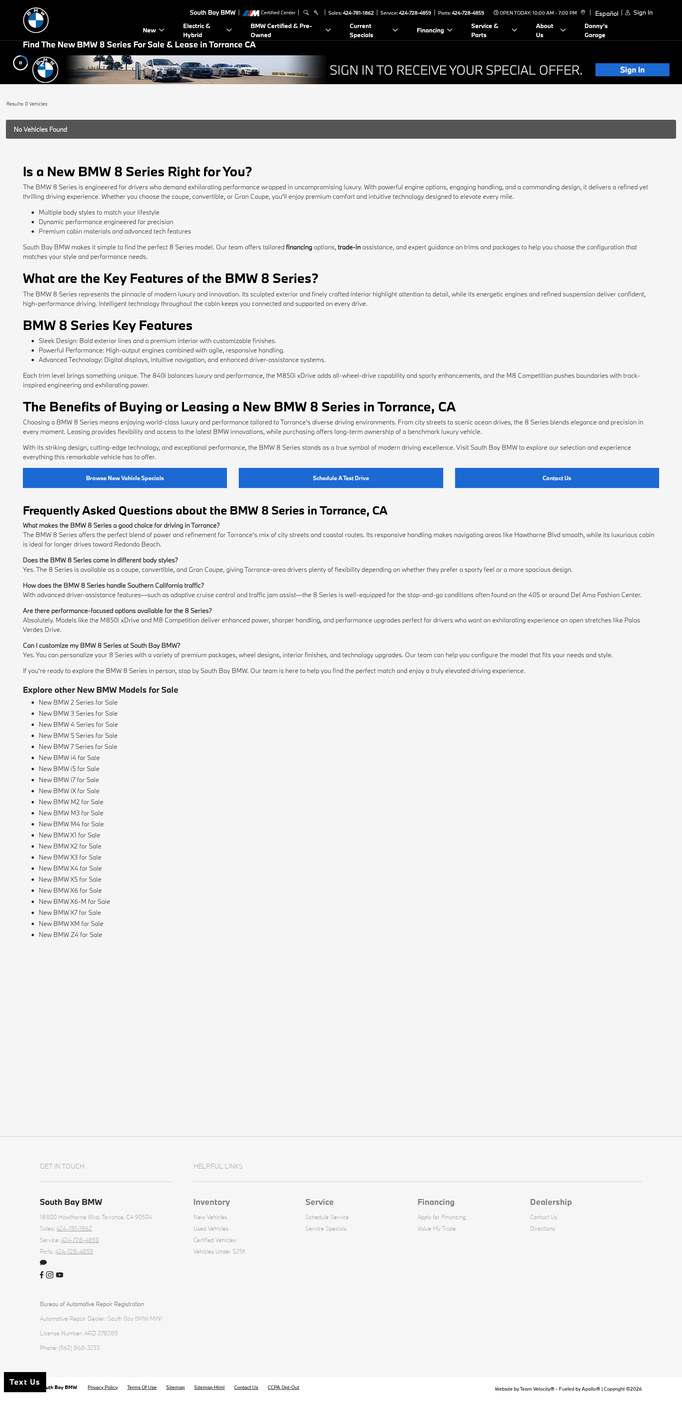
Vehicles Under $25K (219, 1251)
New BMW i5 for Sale (69, 768)
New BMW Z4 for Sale (70, 934)
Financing (436, 1201)
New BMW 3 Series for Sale (78, 713)
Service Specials (326, 1228)
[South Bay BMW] (78, 19)
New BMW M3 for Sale (71, 813)
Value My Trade (437, 1228)
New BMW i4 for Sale (69, 757)
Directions (542, 1228)
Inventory (211, 1201)
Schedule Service (327, 1217)
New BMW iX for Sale (69, 790)
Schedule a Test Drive (341, 478)
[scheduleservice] (316, 12)
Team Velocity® (537, 1388)
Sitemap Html (209, 1387)
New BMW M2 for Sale (71, 801)
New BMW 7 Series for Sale (78, 746)
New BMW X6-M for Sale (74, 901)
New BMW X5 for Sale (70, 879)
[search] (306, 12)
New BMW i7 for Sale (69, 779)
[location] (582, 12)
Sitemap (175, 1387)
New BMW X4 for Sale (70, 868)
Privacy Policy (103, 1387)
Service (319, 1201)
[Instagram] (49, 1275)
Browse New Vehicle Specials (125, 478)
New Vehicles (210, 1217)
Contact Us (557, 478)
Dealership (551, 1201)
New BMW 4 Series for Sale (78, 724)
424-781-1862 (358, 12)
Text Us (25, 1382)
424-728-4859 (415, 12)
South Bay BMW (59, 1387)
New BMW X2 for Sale (70, 846)
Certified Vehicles (214, 1240)
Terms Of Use (142, 1387)
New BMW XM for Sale (71, 923)
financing (299, 247)
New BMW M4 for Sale (71, 824)
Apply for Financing (442, 1217)
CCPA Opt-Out (283, 1387)
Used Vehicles (211, 1228)
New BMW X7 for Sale (70, 912)
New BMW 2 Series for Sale (78, 702)
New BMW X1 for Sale (69, 835)
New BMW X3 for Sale (70, 857)
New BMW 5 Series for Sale (78, 735)
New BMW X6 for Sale (70, 890)
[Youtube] (59, 1275)
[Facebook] (41, 1275)
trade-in (349, 247)
